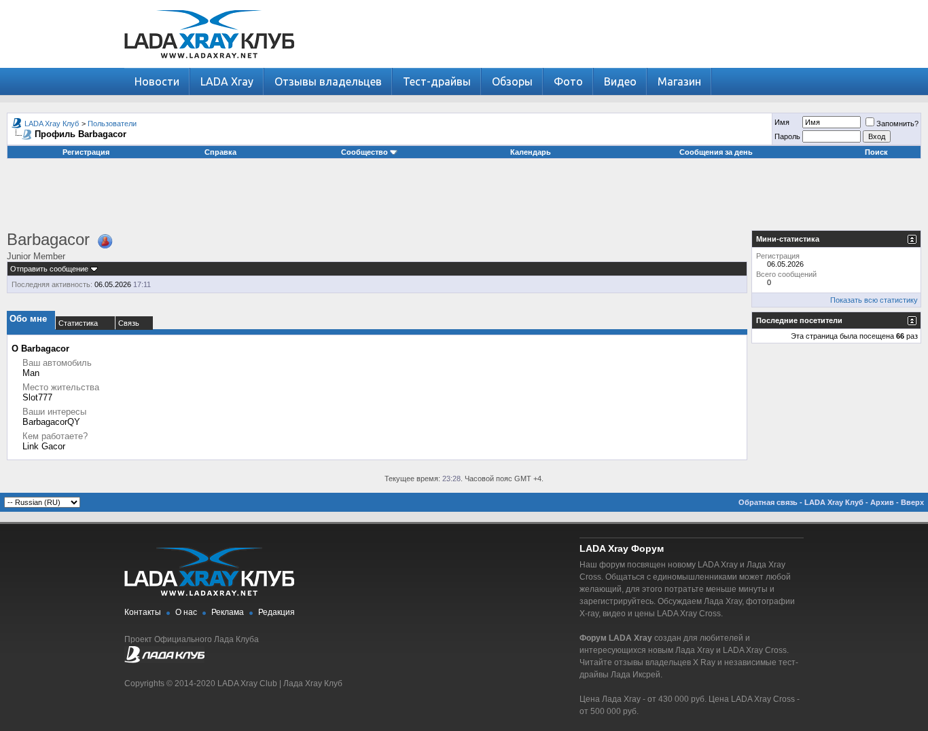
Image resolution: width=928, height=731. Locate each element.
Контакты (142, 612)
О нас (186, 612)
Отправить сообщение (49, 269)
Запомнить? (897, 123)
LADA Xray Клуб (51, 123)
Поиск (876, 152)
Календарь (530, 152)
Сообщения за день (716, 152)
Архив (882, 502)
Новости (157, 81)
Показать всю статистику (874, 300)
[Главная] (209, 65)
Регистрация (86, 152)
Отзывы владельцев (328, 81)
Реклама (227, 612)
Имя (781, 122)
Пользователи (112, 123)
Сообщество (364, 152)
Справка (220, 152)
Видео (620, 81)
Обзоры (512, 81)
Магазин (679, 81)
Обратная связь (768, 502)
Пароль (787, 136)
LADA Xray (226, 81)
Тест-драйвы (437, 81)
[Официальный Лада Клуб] (164, 660)
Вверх (912, 502)
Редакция (276, 612)
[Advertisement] (464, 199)
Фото (568, 81)
